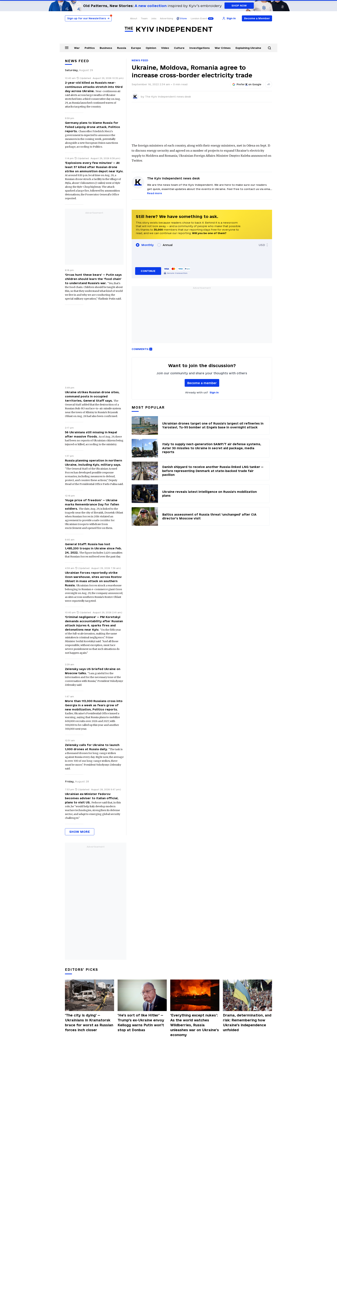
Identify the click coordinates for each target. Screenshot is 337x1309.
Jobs (153, 18)
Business (106, 47)
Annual (168, 244)
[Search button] (269, 48)
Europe (136, 47)
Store (183, 18)
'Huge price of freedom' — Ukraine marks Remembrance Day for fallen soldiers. (92, 504)
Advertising (166, 18)
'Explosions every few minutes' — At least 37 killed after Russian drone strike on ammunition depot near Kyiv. (94, 167)
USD (262, 244)
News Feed (140, 60)
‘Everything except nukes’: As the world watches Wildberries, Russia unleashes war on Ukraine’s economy (194, 1025)
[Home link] (168, 29)
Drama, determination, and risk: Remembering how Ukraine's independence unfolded (247, 1022)
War (77, 47)
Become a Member (257, 18)
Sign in (214, 392)
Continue (148, 270)
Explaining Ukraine (248, 47)
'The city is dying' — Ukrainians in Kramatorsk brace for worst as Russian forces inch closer (89, 1022)
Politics (90, 47)
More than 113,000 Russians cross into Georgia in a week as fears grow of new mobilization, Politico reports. (94, 705)
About (133, 18)
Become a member (202, 383)
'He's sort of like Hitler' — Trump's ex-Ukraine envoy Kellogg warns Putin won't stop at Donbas (141, 1022)
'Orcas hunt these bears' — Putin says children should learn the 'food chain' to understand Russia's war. (93, 279)
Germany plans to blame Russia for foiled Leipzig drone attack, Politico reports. (92, 127)
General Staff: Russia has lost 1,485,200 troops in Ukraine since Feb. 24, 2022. (93, 548)
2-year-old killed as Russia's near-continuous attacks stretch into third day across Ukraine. (94, 87)
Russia (121, 47)
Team (144, 18)
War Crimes (223, 47)
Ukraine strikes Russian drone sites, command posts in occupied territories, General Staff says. (92, 396)
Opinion (151, 47)
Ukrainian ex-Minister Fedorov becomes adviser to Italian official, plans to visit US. (91, 798)
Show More (79, 831)
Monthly (147, 244)
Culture (179, 47)
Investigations (199, 47)
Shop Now (239, 5)
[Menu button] (66, 47)
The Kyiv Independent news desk (168, 96)
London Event (199, 18)
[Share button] (268, 84)
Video (165, 47)
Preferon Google (249, 84)
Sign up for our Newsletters (88, 18)
